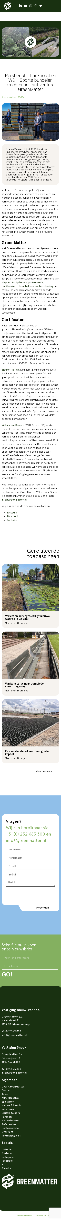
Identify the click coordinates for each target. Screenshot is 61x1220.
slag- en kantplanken (14, 282)
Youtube (12, 520)
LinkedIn (12, 512)
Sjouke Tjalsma (10, 369)
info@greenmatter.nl (14, 499)
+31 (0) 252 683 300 (25, 834)
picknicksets (35, 282)
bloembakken (26, 286)
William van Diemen (13, 425)
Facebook (13, 516)
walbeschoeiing (44, 286)
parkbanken (9, 286)
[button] (52, 6)
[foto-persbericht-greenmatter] (30, 122)
